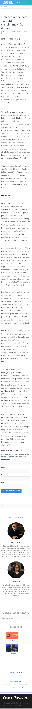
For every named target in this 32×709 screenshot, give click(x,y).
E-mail (3, 475)
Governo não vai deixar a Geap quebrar (16, 676)
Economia (10, 34)
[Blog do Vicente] (23, 3)
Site (2, 482)
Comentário (5, 459)
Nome (3, 467)
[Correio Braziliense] (8, 2)
